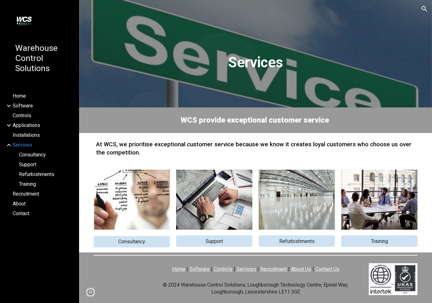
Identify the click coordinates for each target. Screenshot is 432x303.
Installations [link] (26, 135)
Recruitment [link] (26, 194)
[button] (424, 8)
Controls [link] (22, 115)
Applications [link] (26, 125)
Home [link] (19, 96)
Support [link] (27, 164)
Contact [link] (21, 213)
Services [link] (22, 145)
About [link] (19, 204)
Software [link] (23, 106)
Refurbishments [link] (36, 174)
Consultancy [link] (32, 155)
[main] (255, 63)
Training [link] (27, 184)
